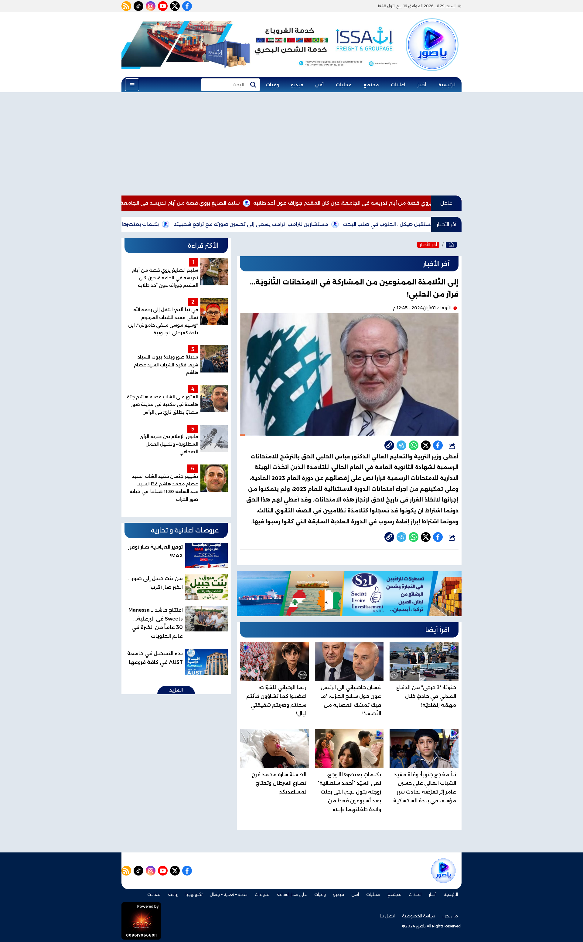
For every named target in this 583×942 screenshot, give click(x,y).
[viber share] (401, 445)
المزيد (176, 690)
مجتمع (371, 84)
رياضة (173, 894)
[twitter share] (426, 445)
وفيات (272, 84)
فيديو (297, 84)
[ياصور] (432, 34)
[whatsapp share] (413, 445)
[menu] (132, 84)
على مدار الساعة (292, 894)
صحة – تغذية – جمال (228, 894)
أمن (319, 84)
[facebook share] (438, 445)
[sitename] (443, 871)
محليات (343, 84)
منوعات (262, 894)
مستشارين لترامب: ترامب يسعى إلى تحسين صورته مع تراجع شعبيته (292, 224)
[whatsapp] (389, 445)
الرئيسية (446, 84)
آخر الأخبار (428, 244)
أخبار (421, 84)
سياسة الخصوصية (418, 916)
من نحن (450, 916)
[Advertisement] (291, 143)
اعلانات (398, 84)
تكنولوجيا (194, 894)
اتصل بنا (387, 916)
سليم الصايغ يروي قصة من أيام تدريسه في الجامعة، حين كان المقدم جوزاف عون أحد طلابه (177, 203)
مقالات (154, 894)
